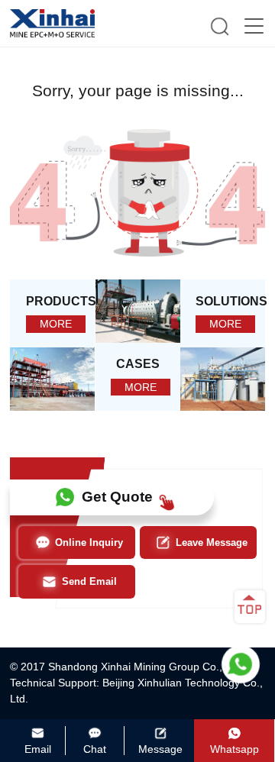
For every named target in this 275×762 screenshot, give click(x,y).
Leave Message (211, 542)
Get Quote (117, 497)
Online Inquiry (89, 542)
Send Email (89, 581)
